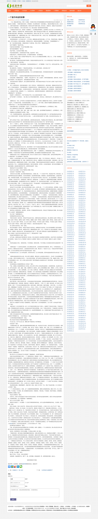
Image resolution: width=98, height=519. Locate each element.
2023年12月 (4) (70, 198)
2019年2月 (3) (81, 252)
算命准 (70, 104)
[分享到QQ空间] (12, 466)
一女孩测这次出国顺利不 (47, 470)
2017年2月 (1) (81, 275)
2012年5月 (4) (70, 321)
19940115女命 (70, 147)
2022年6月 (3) (70, 215)
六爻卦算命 (67, 506)
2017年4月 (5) (81, 273)
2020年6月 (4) (70, 238)
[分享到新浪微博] (15, 466)
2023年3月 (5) (81, 206)
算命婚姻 (78, 100)
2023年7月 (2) (81, 202)
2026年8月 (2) (70, 171)
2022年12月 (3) (70, 209)
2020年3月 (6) (81, 240)
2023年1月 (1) (81, 208)
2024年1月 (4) (81, 196)
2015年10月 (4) (82, 290)
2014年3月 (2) (81, 304)
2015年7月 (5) (70, 294)
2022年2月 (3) (70, 219)
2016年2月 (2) (81, 286)
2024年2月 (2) (70, 196)
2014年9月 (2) (70, 300)
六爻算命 (19, 1)
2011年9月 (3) (70, 329)
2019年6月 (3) (81, 248)
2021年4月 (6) (70, 229)
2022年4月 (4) (70, 217)
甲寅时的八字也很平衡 (72, 154)
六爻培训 (24, 10)
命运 (11, 423)
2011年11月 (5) (70, 327)
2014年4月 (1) (70, 304)
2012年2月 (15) (82, 323)
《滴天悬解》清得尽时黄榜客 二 (74, 88)
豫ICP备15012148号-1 (65, 508)
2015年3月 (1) (81, 296)
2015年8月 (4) (81, 292)
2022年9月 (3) (81, 211)
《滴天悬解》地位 (71, 77)
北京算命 (70, 119)
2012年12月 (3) (82, 313)
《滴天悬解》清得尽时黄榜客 (74, 90)
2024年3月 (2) (81, 194)
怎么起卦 (69, 152)
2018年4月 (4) (81, 261)
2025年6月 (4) (70, 184)
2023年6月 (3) (70, 204)
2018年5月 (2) (70, 261)
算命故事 (23, 20)
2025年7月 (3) (81, 183)
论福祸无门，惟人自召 (17, 470)
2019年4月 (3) (81, 250)
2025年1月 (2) (81, 188)
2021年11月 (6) (82, 221)
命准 (23, 508)
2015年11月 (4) (70, 290)
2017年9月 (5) (70, 269)
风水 (16, 252)
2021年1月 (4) (81, 231)
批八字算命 (78, 111)
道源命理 (24, 464)
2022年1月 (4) (81, 219)
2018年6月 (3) (81, 259)
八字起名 (23, 1)
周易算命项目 (70, 23)
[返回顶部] (95, 34)
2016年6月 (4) (81, 282)
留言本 (79, 10)
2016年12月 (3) (82, 277)
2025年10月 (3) (70, 181)
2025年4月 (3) (70, 186)
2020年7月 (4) (81, 236)
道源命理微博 (70, 131)
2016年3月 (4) (70, 286)
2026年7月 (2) (81, 171)
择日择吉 (77, 104)
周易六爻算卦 (81, 113)
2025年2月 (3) (70, 188)
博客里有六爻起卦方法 (72, 150)
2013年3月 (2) (70, 311)
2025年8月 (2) (70, 183)
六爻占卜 (85, 100)
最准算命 (78, 106)
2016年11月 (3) (70, 279)
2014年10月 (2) (82, 298)
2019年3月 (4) (70, 252)
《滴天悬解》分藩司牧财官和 (74, 72)
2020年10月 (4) (70, 234)
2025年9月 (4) (81, 181)
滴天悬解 (69, 25)
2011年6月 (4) (70, 330)
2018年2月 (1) (81, 263)
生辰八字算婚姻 (49, 506)
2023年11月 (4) (82, 198)
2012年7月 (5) (70, 319)
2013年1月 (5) (70, 313)
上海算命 (78, 119)
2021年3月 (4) (81, 229)
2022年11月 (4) (82, 209)
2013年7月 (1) (81, 307)
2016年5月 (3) (70, 284)
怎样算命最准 (16, 510)
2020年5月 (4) (81, 238)
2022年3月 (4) (81, 217)
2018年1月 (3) (70, 265)
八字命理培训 (79, 117)
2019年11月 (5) (70, 244)
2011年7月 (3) (81, 329)
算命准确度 (71, 102)
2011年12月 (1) (82, 325)
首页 (9, 10)
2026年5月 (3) (81, 173)
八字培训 (16, 10)
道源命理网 (14, 6)
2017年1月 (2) (70, 277)
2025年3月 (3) (81, 186)
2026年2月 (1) (70, 177)
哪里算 (88, 506)
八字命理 (70, 100)
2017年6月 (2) (81, 271)
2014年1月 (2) (70, 305)
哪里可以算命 (71, 108)
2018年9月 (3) (70, 257)
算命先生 (70, 111)
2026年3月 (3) (81, 175)
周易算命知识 (81, 19)
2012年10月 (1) (82, 315)
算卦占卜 (84, 104)
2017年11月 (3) (70, 267)
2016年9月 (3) (70, 281)
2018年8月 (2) (81, 257)
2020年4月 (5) (70, 240)
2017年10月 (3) (82, 267)
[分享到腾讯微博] (18, 466)
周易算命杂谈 (81, 23)
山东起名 (43, 510)
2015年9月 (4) (70, 292)
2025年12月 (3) (70, 179)
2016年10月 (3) (82, 279)
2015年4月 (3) (70, 296)
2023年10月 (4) (70, 200)
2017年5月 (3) (70, 273)
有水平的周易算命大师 (72, 159)
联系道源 (72, 10)
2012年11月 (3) (70, 315)
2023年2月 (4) (70, 208)
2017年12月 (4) (82, 265)
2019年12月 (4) (82, 242)
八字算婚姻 (13, 1)
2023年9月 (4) (81, 200)
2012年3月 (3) (70, 323)
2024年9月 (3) (81, 192)
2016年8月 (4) (81, 281)
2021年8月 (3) (70, 225)
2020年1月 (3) (70, 242)
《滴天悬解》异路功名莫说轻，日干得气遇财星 (78, 81)
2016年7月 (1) (70, 282)
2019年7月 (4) (70, 248)
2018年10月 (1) (82, 256)
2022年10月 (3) (70, 211)
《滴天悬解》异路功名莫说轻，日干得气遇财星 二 (79, 79)
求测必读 (64, 10)
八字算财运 (33, 510)
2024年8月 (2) (70, 194)
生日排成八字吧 (70, 145)
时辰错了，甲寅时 (71, 157)
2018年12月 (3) (82, 254)
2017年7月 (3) (70, 271)
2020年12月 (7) (70, 232)
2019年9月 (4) (70, 246)
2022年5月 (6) (81, 215)
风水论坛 (38, 510)
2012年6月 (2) (81, 319)
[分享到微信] (21, 466)
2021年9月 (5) (81, 223)
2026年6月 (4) (70, 173)
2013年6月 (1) (70, 309)
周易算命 (48, 10)
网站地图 (73, 508)
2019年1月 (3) (70, 254)
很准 (68, 143)
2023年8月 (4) (70, 202)
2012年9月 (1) (70, 317)
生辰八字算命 (70, 19)
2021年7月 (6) (81, 225)
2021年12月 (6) (70, 221)
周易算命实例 (70, 21)
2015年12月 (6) (82, 288)
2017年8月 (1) (81, 269)
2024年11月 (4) (82, 190)
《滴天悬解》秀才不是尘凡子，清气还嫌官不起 (78, 83)
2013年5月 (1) (81, 309)
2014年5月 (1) (81, 302)
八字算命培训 (48, 510)
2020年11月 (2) (82, 232)
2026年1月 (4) (81, 177)
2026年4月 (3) (70, 175)
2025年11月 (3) (82, 179)
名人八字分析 (81, 21)
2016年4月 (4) (81, 284)
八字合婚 (73, 506)
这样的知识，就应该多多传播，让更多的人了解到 (79, 161)
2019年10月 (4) (82, 244)
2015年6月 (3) (81, 294)
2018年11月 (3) (70, 256)
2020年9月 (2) (81, 234)
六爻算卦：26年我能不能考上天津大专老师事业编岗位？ (80, 70)
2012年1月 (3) (70, 325)
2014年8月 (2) (81, 300)
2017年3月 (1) (70, 275)
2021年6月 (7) (70, 227)
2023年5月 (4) (81, 204)
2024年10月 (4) (70, 192)
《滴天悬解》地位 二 (72, 74)
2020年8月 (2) (70, 236)
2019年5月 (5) (70, 250)
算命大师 (9, 1)
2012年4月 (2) (81, 321)
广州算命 (70, 121)
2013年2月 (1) (81, 311)
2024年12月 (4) (70, 190)
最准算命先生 (71, 113)
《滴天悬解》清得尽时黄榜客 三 (74, 86)
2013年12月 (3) (82, 305)
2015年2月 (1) (70, 298)
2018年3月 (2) (70, 263)
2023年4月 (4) (70, 206)
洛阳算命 (78, 121)
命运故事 (27, 20)
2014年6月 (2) (70, 302)
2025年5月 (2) (81, 184)
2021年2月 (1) (70, 231)
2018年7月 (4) (70, 259)
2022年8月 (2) (70, 213)
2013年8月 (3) (70, 307)
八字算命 (56, 10)
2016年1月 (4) (70, 288)
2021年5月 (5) (81, 227)
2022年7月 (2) (81, 213)
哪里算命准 (28, 1)
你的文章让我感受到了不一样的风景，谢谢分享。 (79, 140)
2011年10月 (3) (82, 327)
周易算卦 (85, 106)
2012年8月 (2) (81, 317)
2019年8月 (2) (81, 246)
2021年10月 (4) (70, 223)
